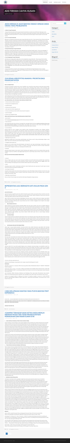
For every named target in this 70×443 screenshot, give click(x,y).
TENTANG (64, 2)
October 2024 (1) (55, 45)
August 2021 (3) (55, 52)
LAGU (53, 36)
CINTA (6, 308)
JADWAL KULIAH (57, 2)
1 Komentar (12, 308)
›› (10, 433)
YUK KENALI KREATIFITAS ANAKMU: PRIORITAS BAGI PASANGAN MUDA (25, 79)
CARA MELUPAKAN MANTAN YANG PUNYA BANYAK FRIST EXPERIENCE (27, 292)
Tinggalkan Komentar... (10, 74)
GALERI (50, 2)
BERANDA (45, 2)
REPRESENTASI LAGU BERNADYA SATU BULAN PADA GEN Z (26, 187)
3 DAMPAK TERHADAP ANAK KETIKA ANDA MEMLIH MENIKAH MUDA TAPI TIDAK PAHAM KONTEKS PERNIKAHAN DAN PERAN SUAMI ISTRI (25, 314)
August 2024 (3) (55, 47)
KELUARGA (7, 181)
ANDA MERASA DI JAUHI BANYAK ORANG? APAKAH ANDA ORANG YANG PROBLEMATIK (27, 25)
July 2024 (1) (54, 49)
